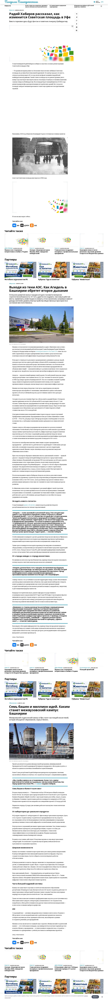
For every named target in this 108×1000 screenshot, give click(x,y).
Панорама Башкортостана (21, 1)
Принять (95, 997)
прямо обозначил (29, 505)
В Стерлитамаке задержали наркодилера (58, 6)
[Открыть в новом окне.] (15, 225)
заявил (39, 784)
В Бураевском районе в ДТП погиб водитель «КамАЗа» (84, 6)
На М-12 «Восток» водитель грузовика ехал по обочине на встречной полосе (36, 6)
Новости (8, 6)
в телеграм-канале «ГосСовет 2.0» (46, 351)
